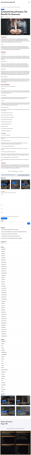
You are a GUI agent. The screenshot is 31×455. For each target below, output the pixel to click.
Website (2, 212)
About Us (2, 437)
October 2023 (3, 320)
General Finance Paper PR (8, 2)
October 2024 (3, 296)
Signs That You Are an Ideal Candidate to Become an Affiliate (11, 238)
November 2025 (4, 268)
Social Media (3, 384)
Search (2, 220)
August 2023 (3, 325)
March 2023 (3, 327)
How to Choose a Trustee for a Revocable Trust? (9, 233)
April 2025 (3, 283)
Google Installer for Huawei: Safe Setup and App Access (21, 437)
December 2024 (4, 292)
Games (2, 363)
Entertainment (3, 352)
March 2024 (3, 312)
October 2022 (3, 333)
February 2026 (3, 262)
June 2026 (3, 253)
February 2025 (3, 288)
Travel (2, 391)
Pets (2, 380)
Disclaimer (2, 441)
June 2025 (3, 279)
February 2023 (3, 329)
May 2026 (3, 255)
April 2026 (3, 257)
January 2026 (3, 264)
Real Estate (3, 382)
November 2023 (4, 318)
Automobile (3, 341)
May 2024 (3, 307)
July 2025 (3, 277)
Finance (2, 358)
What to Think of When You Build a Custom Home (9, 229)
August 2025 (3, 275)
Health (2, 367)
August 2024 (3, 301)
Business (3, 9)
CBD (2, 345)
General (2, 365)
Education (3, 350)
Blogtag (18, 428)
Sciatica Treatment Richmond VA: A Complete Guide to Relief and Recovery (14, 231)
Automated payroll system (4, 164)
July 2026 (3, 251)
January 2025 (3, 290)
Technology (3, 389)
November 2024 (4, 294)
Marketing (3, 376)
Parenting (3, 378)
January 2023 (3, 331)
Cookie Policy (3, 442)
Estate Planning (4, 354)
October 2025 (3, 270)
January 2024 (3, 316)
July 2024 (3, 303)
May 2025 (3, 281)
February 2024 (3, 314)
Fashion (2, 356)
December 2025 (4, 266)
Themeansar (22, 428)
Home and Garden (4, 369)
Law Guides (3, 371)
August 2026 (3, 249)
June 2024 (3, 305)
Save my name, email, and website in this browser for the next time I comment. (10, 216)
